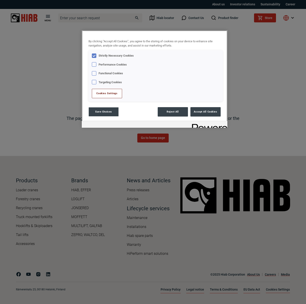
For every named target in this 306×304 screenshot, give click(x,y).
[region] (154, 79)
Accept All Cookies (205, 111)
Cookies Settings (106, 93)
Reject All (173, 111)
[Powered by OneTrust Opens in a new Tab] (208, 125)
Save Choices (103, 111)
